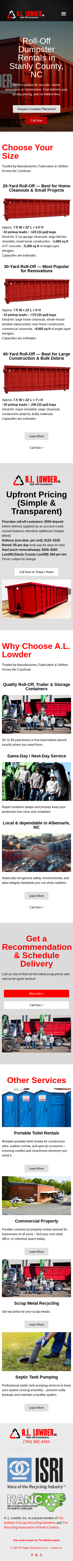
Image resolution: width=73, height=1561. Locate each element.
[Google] (36, 1555)
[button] (63, 13)
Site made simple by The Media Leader (36, 1540)
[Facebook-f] (32, 1555)
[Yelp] (41, 1555)
